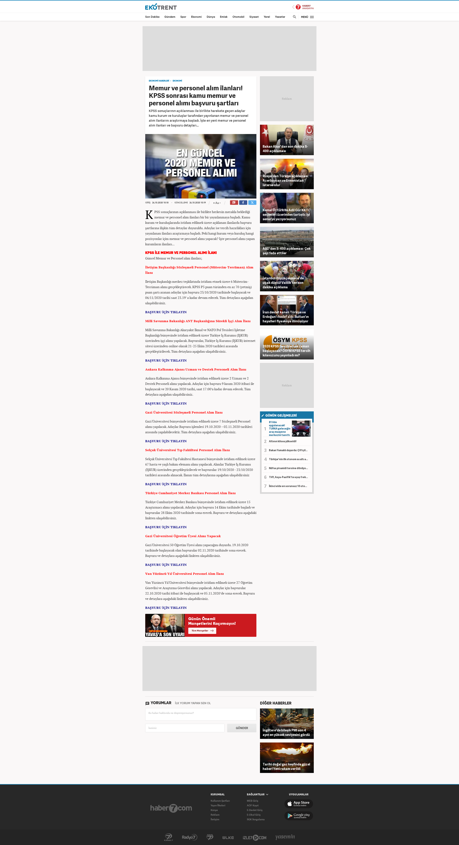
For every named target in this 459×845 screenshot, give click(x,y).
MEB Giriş (252, 800)
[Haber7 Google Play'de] (298, 815)
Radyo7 (189, 837)
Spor (183, 17)
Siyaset (254, 17)
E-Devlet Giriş (254, 810)
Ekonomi (196, 17)
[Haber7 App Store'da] (298, 803)
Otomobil (238, 17)
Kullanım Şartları (220, 800)
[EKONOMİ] (161, 6)
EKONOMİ (177, 81)
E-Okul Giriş (254, 814)
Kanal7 (168, 837)
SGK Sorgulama (256, 819)
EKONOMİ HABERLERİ (159, 81)
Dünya (211, 17)
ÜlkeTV (228, 837)
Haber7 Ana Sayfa (303, 7)
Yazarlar (280, 17)
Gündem (169, 17)
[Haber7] (171, 808)
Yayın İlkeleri (218, 805)
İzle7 (254, 837)
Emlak (224, 17)
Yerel (267, 17)
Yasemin (285, 837)
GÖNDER (242, 728)
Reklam (215, 814)
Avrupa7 (209, 837)
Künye (214, 810)
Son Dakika (152, 17)
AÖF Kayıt (253, 805)
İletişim (215, 819)
